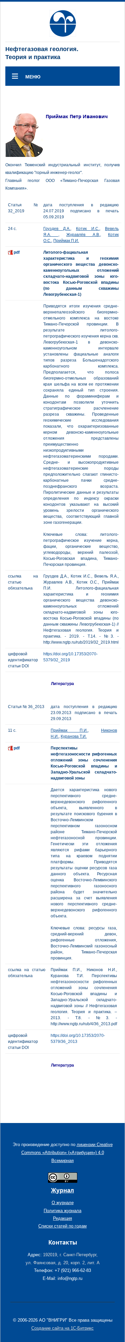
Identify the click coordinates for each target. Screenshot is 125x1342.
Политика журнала (62, 1210)
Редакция (62, 1218)
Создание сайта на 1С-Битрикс (62, 1328)
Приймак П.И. (66, 240)
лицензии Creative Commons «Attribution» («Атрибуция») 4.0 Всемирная (67, 1152)
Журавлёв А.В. (83, 234)
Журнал (62, 1190)
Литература (62, 683)
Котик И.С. (87, 228)
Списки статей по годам (62, 1225)
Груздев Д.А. (56, 228)
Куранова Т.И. (74, 736)
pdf (17, 252)
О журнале (63, 1202)
